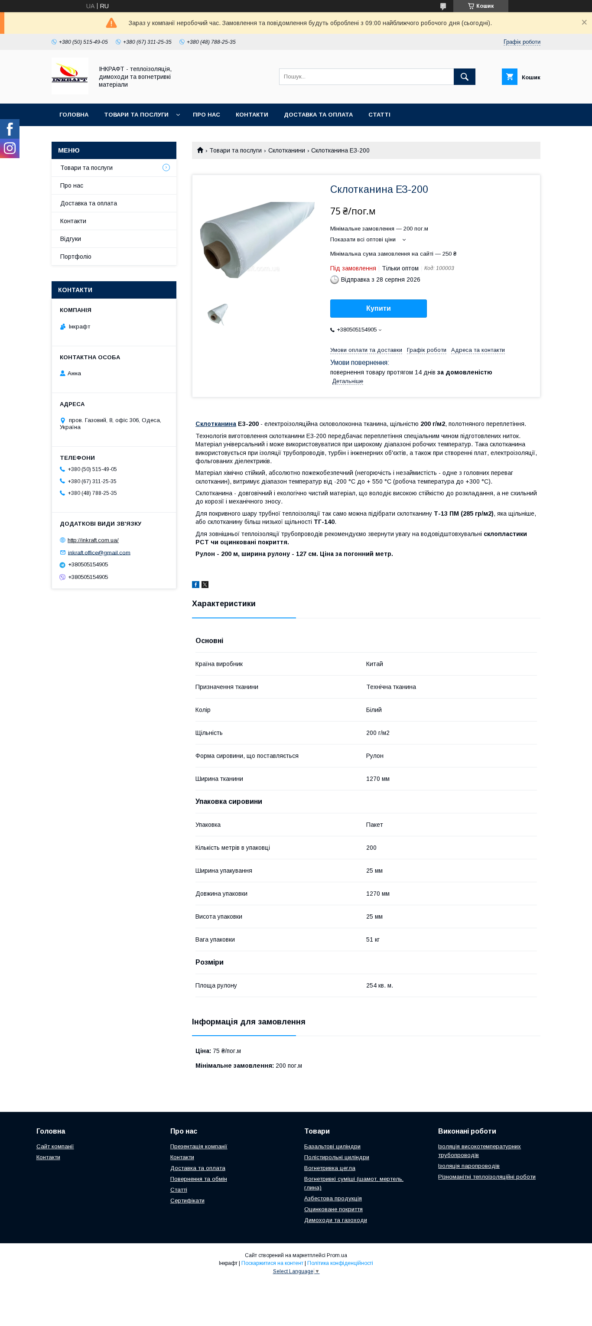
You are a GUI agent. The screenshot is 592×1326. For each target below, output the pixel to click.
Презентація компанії (199, 1146)
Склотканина (215, 423)
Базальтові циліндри (332, 1146)
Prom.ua (337, 1255)
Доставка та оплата (318, 114)
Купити (378, 308)
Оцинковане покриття (333, 1209)
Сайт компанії (55, 1146)
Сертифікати (187, 1200)
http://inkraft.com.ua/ (93, 540)
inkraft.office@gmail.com (99, 552)
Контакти (252, 114)
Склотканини (286, 150)
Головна (73, 114)
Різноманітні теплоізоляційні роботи (487, 1176)
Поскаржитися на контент (272, 1263)
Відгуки (70, 238)
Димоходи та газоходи (335, 1220)
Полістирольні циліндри (336, 1157)
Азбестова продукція (333, 1198)
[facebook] (195, 585)
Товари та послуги (136, 114)
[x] (205, 585)
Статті (379, 114)
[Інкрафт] (70, 92)
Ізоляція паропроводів (469, 1166)
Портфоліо (75, 256)
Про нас (206, 114)
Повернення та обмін (198, 1179)
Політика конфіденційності (340, 1263)
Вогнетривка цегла (329, 1168)
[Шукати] (464, 76)
